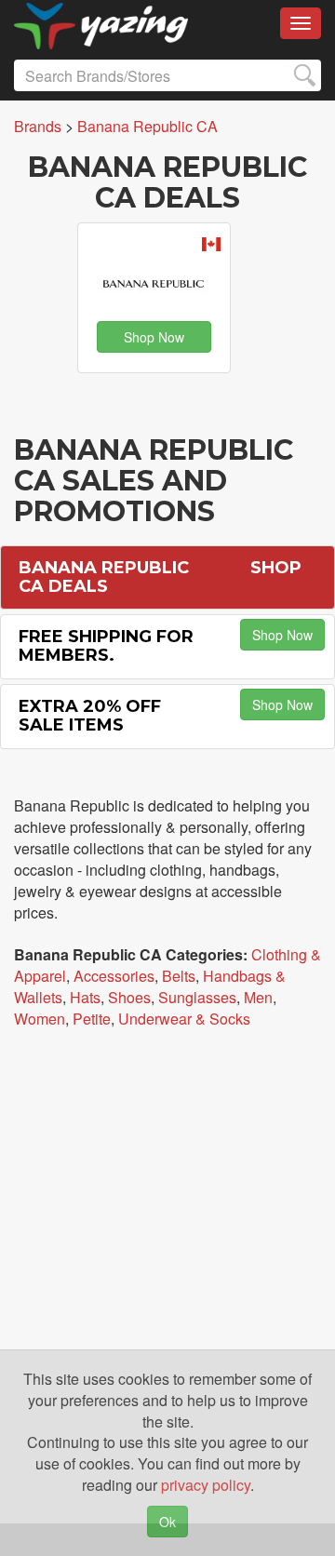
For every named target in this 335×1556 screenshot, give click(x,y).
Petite (92, 1018)
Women (39, 1018)
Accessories (114, 975)
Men (258, 997)
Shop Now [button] (154, 337)
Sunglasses (197, 997)
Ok (167, 1521)
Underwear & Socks (184, 1018)
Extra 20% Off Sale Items (90, 715)
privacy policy (205, 1485)
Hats (85, 997)
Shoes (129, 997)
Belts (178, 975)
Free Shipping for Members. (106, 645)
